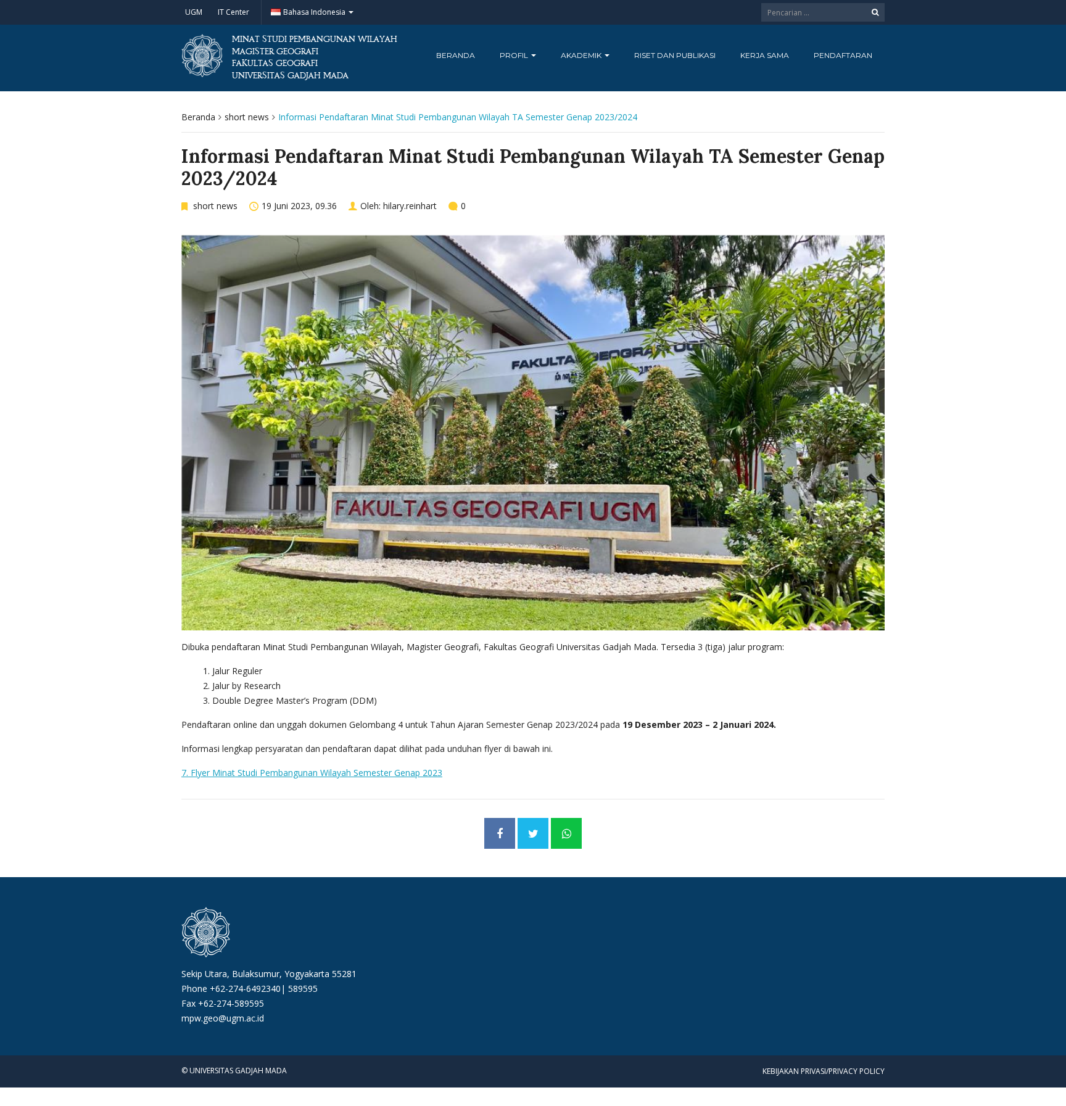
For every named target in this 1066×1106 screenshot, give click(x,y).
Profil (515, 55)
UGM (193, 12)
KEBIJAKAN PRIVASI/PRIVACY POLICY (823, 1071)
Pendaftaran (843, 55)
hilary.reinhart (410, 206)
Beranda (455, 55)
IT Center (233, 12)
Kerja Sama (764, 55)
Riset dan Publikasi (675, 55)
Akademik (582, 55)
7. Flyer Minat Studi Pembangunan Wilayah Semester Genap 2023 (311, 772)
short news (247, 117)
